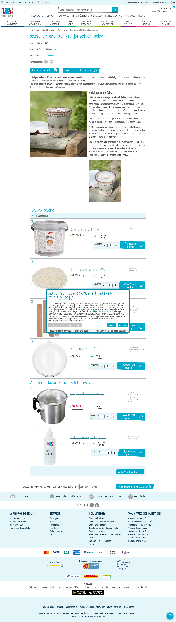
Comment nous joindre (138, 534)
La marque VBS (16, 524)
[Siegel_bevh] (90, 565)
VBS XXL (50, 15)
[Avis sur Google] (55, 564)
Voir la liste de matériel (79, 70)
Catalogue (54, 518)
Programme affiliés (18, 521)
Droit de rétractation (97, 531)
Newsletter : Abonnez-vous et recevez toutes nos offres (50, 487)
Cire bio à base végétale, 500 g (88, 269)
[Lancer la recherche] (115, 10)
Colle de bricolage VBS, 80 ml (88, 437)
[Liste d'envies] (160, 9)
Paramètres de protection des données (105, 534)
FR (174, 2)
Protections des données (60, 330)
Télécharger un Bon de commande (103, 528)
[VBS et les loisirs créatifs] (7, 12)
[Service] (154, 9)
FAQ (51, 534)
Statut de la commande (138, 537)
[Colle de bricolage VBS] (49, 446)
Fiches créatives (114, 15)
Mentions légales (82, 330)
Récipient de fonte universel (87, 393)
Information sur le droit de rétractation (110, 330)
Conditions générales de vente (101, 521)
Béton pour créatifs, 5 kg (85, 229)
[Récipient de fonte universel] (49, 406)
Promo (141, 15)
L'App (91, 544)
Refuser (111, 325)
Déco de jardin (63, 30)
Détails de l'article (102, 236)
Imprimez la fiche (42, 70)
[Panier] (171, 9)
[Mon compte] (165, 9)
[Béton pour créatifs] (49, 238)
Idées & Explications (48, 30)
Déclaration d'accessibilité (100, 541)
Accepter (122, 325)
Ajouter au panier (130, 245)
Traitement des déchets (20, 528)
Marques (130, 15)
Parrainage (54, 524)
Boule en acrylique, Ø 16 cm (87, 348)
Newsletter (54, 528)
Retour (91, 537)
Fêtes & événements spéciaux (87, 15)
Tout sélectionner (41, 216)
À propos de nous (17, 518)
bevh (100, 561)
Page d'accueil (35, 30)
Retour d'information (137, 541)
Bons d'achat (55, 521)
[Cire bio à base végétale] (49, 278)
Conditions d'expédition (99, 524)
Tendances (63, 15)
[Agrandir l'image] (83, 94)
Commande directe (97, 518)
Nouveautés (37, 15)
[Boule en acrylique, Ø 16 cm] (49, 358)
